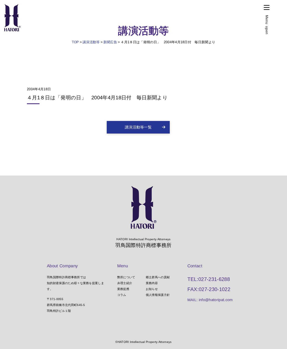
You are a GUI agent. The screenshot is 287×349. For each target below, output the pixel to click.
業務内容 (152, 283)
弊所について (126, 277)
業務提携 (123, 289)
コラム (121, 295)
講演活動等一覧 (138, 127)
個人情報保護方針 (158, 295)
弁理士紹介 (124, 283)
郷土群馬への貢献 (158, 277)
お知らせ (152, 289)
